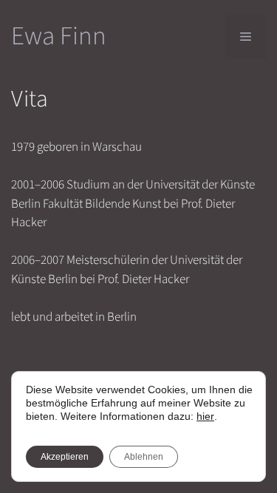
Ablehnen (143, 457)
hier (205, 416)
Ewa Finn (58, 36)
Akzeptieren (65, 457)
